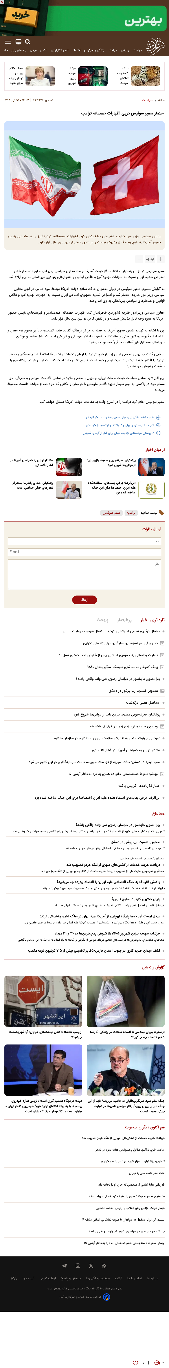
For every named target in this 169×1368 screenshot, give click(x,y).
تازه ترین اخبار (153, 620)
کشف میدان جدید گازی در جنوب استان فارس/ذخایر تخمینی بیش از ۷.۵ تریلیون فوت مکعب (94, 951)
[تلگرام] (64, 1265)
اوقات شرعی (47, 1278)
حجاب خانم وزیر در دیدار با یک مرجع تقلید (16, 76)
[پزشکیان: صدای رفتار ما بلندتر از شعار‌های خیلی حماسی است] (69, 490)
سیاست (137, 50)
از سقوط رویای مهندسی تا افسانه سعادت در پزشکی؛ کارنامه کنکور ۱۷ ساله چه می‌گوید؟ (127, 1035)
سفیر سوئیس (111, 513)
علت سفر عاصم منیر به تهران (147, 1173)
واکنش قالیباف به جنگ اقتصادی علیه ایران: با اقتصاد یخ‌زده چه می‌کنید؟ (108, 882)
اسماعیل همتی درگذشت (143, 703)
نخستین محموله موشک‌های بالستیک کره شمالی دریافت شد (126, 1196)
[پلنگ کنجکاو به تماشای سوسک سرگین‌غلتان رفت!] (145, 76)
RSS (14, 1278)
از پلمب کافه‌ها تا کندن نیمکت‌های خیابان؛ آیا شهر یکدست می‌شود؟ (45, 1035)
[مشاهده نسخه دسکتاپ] (18, 42)
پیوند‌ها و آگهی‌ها (98, 1278)
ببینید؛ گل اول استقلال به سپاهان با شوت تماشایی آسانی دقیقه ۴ (123, 1220)
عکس (43, 50)
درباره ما (152, 1278)
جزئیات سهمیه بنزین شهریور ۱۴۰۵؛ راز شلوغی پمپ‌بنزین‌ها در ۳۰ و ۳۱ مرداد (68, 76)
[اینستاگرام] (78, 1265)
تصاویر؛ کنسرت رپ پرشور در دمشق (133, 691)
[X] (91, 1265)
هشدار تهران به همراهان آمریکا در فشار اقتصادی (31, 463)
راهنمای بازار (18, 50)
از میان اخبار (155, 450)
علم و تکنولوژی (60, 50)
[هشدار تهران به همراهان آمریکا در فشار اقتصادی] (69, 467)
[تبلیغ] (84, 18)
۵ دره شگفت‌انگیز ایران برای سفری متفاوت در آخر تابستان (119, 417)
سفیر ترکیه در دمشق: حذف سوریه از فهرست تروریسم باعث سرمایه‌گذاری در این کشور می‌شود (94, 762)
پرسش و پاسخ (71, 1278)
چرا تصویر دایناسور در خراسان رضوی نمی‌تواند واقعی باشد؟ (118, 679)
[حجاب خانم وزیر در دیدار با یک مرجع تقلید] (40, 76)
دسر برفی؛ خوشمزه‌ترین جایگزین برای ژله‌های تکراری (120, 643)
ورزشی (125, 50)
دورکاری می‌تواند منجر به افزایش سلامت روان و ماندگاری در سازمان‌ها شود (106, 738)
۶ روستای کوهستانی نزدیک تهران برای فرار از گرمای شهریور (118, 433)
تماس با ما (134, 1278)
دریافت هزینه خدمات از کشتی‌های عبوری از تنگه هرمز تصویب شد (113, 865)
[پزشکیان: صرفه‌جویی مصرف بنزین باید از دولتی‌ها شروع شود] (151, 467)
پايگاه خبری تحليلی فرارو (76, 1289)
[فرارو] (155, 46)
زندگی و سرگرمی (94, 50)
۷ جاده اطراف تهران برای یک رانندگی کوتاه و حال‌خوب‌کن (120, 425)
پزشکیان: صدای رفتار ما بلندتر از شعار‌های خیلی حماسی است (33, 485)
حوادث (113, 50)
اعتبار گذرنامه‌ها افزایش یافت (139, 786)
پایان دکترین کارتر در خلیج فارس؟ (136, 899)
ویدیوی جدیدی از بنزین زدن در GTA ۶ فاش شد (123, 727)
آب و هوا (28, 1278)
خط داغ (158, 814)
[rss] (104, 1265)
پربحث (102, 620)
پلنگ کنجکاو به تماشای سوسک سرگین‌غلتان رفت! (121, 76)
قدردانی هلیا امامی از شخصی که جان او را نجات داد (131, 1185)
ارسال (84, 600)
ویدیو (33, 50)
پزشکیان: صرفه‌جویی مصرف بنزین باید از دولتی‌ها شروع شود (111, 463)
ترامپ (131, 513)
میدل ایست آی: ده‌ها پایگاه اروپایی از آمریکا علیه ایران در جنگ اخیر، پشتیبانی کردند (100, 916)
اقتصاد (77, 50)
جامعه (4, 50)
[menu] (8, 42)
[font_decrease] (139, 259)
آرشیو (118, 1278)
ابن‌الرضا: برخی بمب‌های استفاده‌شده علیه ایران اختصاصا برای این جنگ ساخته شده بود (112, 488)
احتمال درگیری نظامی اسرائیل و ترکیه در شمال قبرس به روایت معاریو (111, 631)
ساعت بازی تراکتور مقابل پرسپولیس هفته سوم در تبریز (130, 1150)
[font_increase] (161, 259)
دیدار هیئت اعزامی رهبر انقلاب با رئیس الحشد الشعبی (130, 1208)
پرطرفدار (124, 620)
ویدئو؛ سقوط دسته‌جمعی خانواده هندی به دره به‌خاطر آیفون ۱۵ (113, 774)
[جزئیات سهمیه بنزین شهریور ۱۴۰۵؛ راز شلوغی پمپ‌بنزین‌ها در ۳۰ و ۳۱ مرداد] (93, 76)
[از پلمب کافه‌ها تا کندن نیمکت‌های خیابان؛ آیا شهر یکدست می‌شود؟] (43, 1001)
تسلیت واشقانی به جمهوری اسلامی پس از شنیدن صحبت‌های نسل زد (108, 655)
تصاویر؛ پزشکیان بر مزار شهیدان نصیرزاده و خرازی (133, 1161)
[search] (27, 42)
